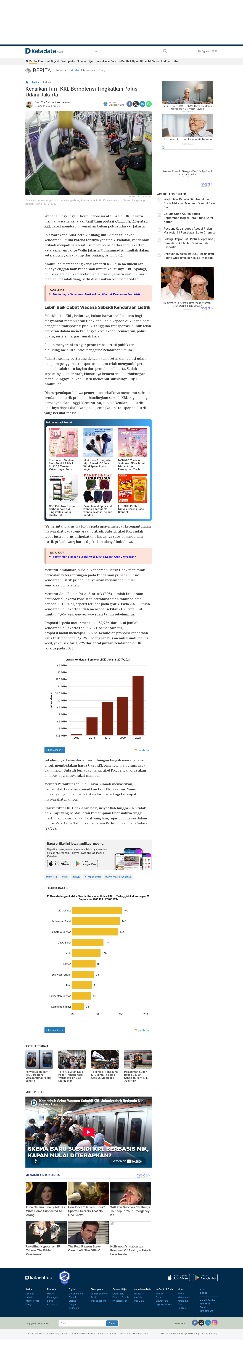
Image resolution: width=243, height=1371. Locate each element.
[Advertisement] (187, 374)
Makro (50, 1293)
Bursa (50, 1300)
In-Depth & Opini (128, 61)
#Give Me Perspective (118, 876)
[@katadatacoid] (215, 1322)
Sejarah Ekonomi (99, 1293)
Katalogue (183, 1300)
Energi (102, 70)
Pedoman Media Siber (83, 1333)
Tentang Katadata (34, 1333)
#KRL (65, 876)
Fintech (72, 1297)
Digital (55, 61)
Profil (93, 1297)
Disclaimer (124, 1333)
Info (175, 61)
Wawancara (162, 1300)
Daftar (112, 1323)
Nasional (61, 70)
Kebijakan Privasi (107, 1333)
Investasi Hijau (120, 1300)
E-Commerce (76, 1293)
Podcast (166, 61)
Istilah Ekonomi (98, 1300)
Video (156, 61)
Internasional (88, 70)
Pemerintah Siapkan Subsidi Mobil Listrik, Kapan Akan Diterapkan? (94, 556)
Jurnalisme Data (106, 61)
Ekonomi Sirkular (121, 1297)
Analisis (138, 1297)
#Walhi (76, 876)
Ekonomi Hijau (85, 61)
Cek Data (139, 1300)
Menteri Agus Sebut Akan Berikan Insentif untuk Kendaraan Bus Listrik (96, 294)
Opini (158, 1297)
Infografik (139, 1293)
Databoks (204, 1303)
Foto (180, 1304)
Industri (74, 70)
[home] (26, 62)
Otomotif (145, 61)
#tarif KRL (51, 876)
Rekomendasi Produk (59, 422)
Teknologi (74, 1308)
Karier (65, 1333)
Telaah (159, 1293)
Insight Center (207, 1300)
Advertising (53, 1333)
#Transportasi (93, 876)
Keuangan (52, 1297)
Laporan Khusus (164, 1304)
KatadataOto (206, 1310)
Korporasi (52, 1304)
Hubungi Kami (140, 1333)
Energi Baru (118, 1293)
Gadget (73, 1304)
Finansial (44, 61)
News (181, 1293)
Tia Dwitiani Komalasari (56, 102)
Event (202, 1307)
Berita (33, 61)
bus (110, 638)
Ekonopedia (67, 61)
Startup (72, 1300)
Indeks (203, 1292)
